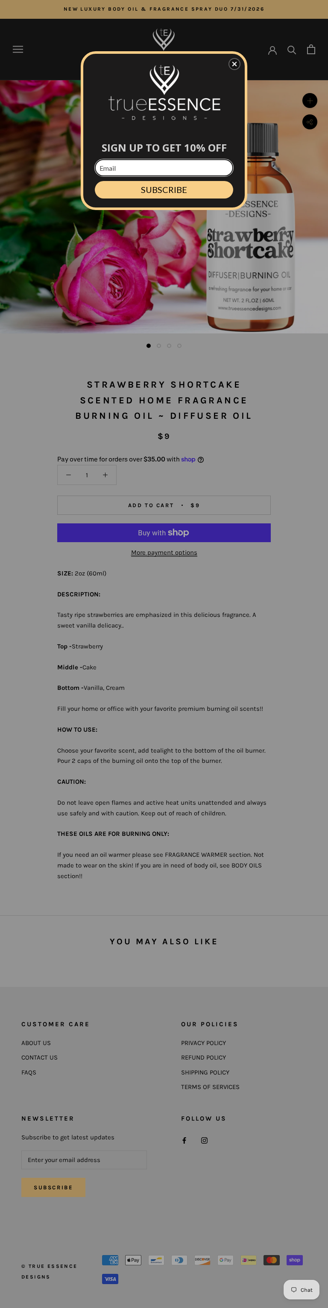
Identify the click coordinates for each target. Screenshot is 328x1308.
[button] (234, 64)
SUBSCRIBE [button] (164, 189)
